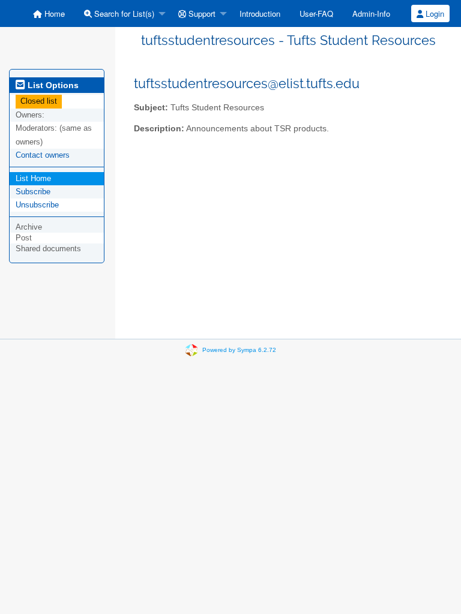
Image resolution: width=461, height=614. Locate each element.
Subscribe (33, 191)
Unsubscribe (37, 204)
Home (53, 13)
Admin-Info (371, 13)
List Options (52, 85)
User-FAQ (316, 13)
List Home (33, 178)
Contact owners (43, 155)
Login (433, 13)
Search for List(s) (123, 13)
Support (200, 13)
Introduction (260, 13)
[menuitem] (48, 13)
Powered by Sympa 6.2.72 (239, 350)
